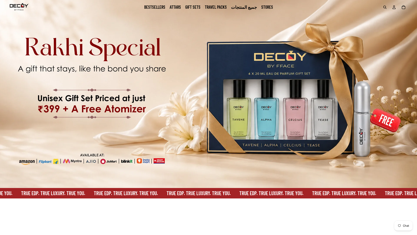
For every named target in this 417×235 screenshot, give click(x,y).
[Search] (385, 7)
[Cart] (403, 7)
